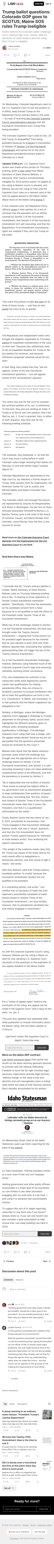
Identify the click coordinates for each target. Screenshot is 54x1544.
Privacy (26, 1525)
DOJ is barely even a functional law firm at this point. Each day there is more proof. (19, 1465)
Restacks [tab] (19, 1280)
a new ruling (24, 171)
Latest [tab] (12, 1404)
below (39, 199)
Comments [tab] (8, 1280)
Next (45, 1261)
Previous (10, 1261)
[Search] (49, 1404)
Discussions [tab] (22, 1404)
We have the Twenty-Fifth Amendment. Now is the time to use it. (19, 1440)
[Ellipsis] (50, 1304)
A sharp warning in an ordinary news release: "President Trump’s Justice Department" (20, 1414)
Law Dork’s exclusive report (16, 1059)
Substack (14, 1538)
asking (5, 342)
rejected (23, 716)
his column (16, 1147)
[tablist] (13, 1279)
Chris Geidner (14, 46)
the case (39, 301)
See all (7, 1488)
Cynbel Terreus (14, 1327)
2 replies (14, 1378)
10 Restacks (33, 1243)
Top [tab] (5, 1404)
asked (5, 309)
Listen (48, 48)
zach (10, 1304)
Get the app (40, 1531)
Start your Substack (20, 1531)
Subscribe (39, 4)
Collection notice (44, 1525)
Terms (33, 1525)
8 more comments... (10, 1390)
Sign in (48, 4)
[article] (27, 1421)
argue (14, 209)
